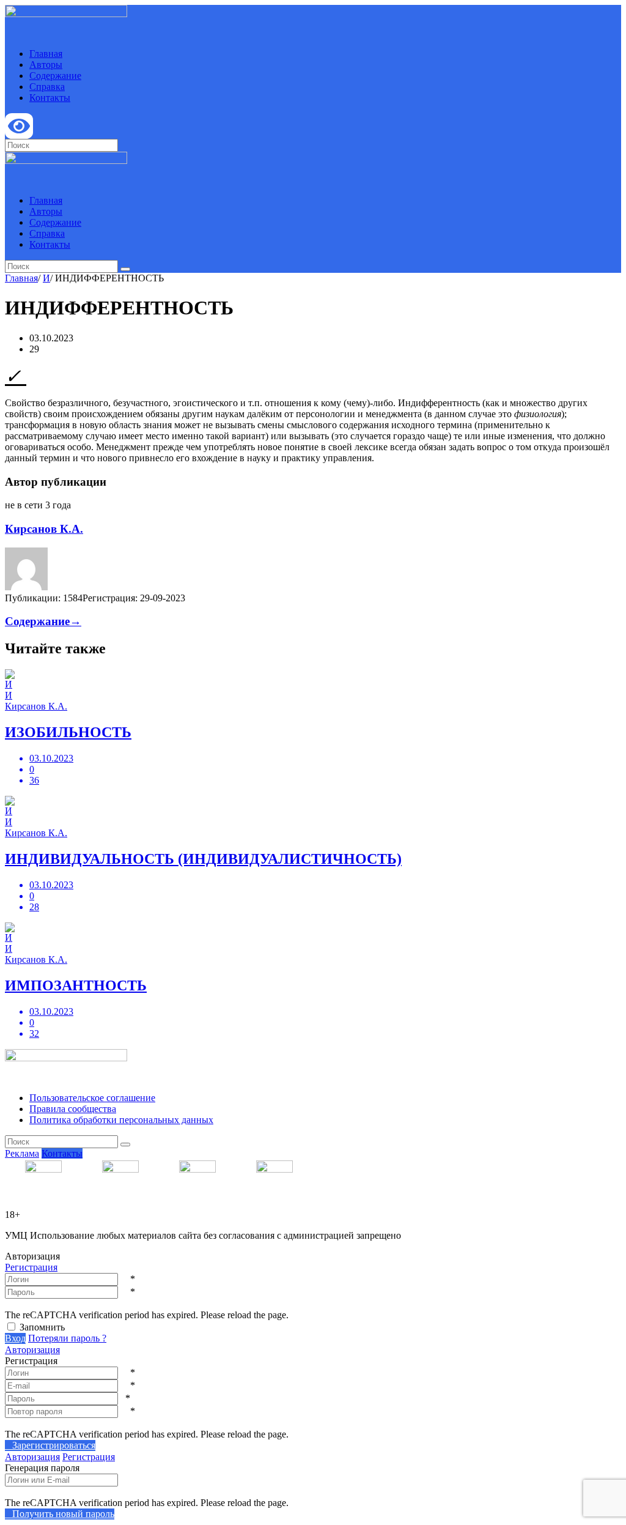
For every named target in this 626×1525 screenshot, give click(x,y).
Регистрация (31, 1267)
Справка (47, 86)
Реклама (22, 1153)
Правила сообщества (72, 1109)
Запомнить (42, 1327)
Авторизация (32, 1350)
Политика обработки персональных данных (121, 1120)
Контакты (49, 97)
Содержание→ (43, 621)
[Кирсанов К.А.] (26, 587)
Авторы (45, 64)
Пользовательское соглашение (92, 1098)
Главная (45, 53)
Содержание (55, 75)
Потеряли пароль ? (67, 1338)
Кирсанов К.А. (44, 528)
